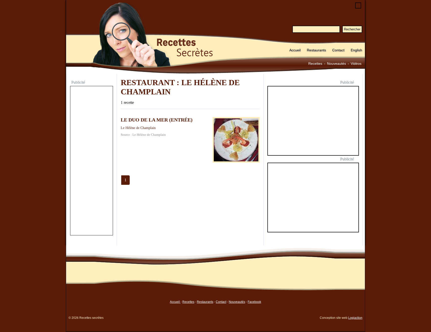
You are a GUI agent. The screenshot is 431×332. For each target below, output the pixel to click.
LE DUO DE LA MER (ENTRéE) (157, 120)
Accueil (295, 50)
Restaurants (316, 50)
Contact (338, 50)
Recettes (315, 64)
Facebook (254, 302)
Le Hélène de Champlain (138, 128)
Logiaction (355, 318)
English (356, 50)
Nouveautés (336, 64)
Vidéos (356, 64)
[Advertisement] (91, 161)
